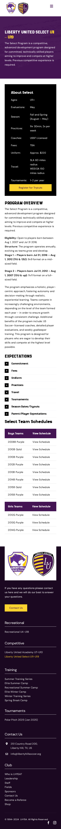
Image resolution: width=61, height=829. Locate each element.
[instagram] (54, 822)
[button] (30, 363)
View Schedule (41, 442)
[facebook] (48, 822)
